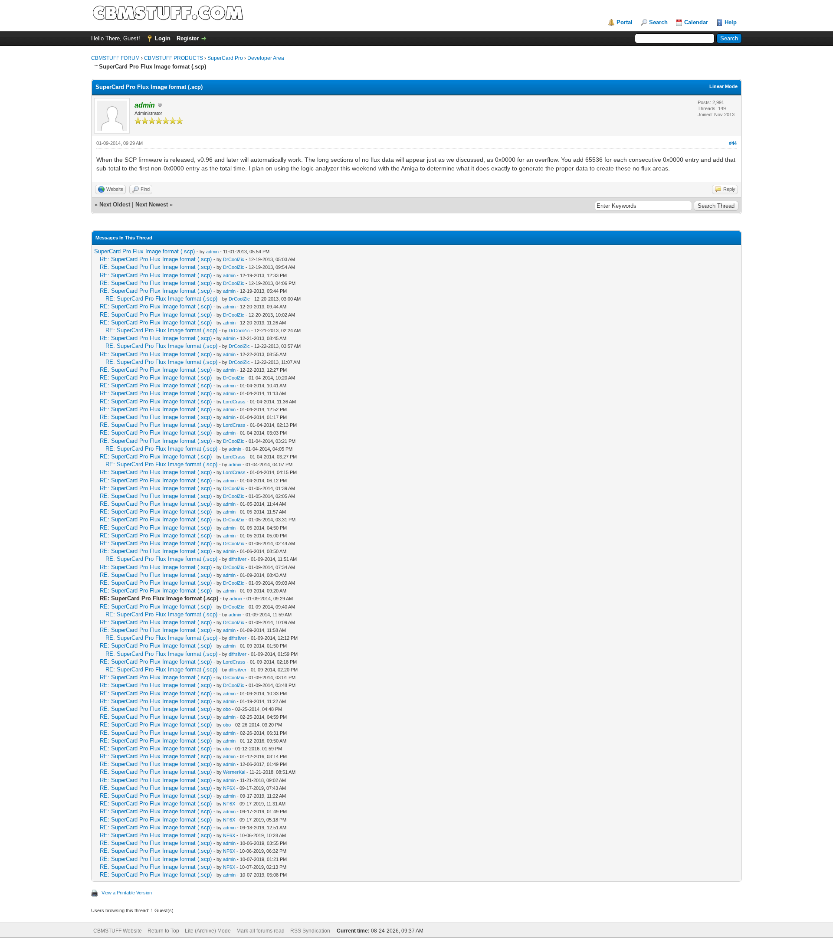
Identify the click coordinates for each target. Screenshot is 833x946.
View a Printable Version (127, 892)
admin (212, 251)
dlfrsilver (237, 559)
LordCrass (234, 401)
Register (188, 38)
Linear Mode (723, 86)
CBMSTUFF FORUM (115, 58)
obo (227, 709)
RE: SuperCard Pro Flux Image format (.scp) (156, 259)
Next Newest (151, 204)
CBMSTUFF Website (117, 931)
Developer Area (265, 58)
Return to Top (163, 931)
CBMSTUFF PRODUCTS (173, 58)
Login (163, 38)
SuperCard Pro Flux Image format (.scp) (144, 251)
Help (731, 22)
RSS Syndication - (312, 931)
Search (658, 22)
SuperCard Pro (225, 58)
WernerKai (234, 772)
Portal (625, 22)
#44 (733, 143)
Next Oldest (114, 204)
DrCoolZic (233, 259)
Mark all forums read (260, 931)
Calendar (696, 22)
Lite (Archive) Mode (208, 931)
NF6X (229, 788)
